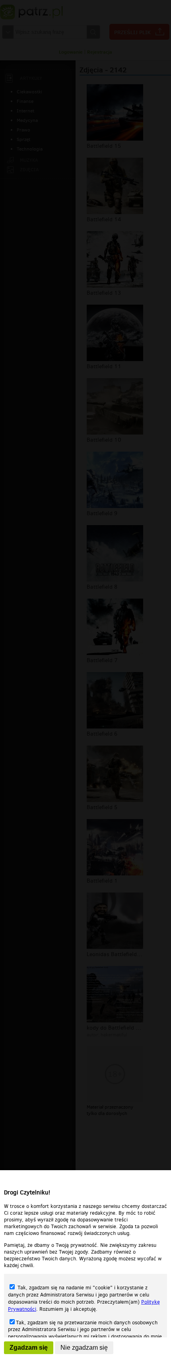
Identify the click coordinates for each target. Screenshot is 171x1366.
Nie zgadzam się (84, 1347)
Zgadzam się (29, 1347)
